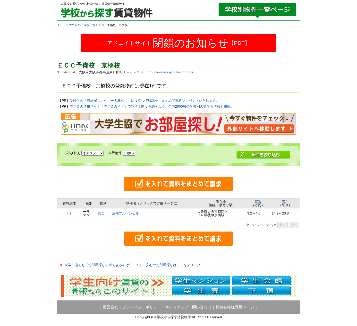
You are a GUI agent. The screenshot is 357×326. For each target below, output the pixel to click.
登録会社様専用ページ (234, 307)
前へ (282, 225)
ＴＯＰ (61, 25)
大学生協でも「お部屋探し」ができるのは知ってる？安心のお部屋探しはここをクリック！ (134, 265)
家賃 (258, 202)
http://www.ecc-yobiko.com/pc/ (170, 72)
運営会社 (110, 307)
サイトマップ (176, 307)
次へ (294, 225)
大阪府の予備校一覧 (82, 25)
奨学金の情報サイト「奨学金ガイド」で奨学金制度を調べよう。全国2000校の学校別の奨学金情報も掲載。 (152, 106)
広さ (285, 202)
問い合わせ (202, 307)
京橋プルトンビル (125, 213)
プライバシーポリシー (141, 307)
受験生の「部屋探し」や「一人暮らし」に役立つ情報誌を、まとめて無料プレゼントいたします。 (144, 100)
